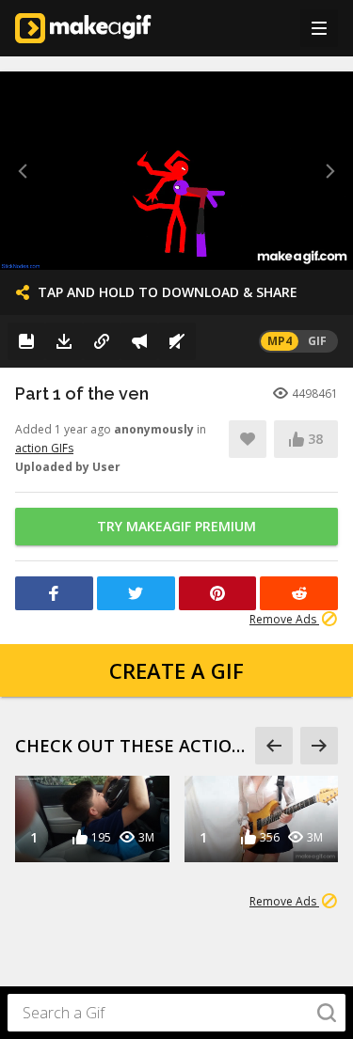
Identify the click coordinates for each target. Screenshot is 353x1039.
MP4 (279, 341)
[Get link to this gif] (101, 341)
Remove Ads (284, 619)
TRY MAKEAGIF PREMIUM (176, 526)
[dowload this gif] (64, 341)
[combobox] (176, 1012)
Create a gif (176, 670)
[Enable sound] (177, 341)
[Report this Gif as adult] (139, 341)
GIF (317, 341)
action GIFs (44, 448)
